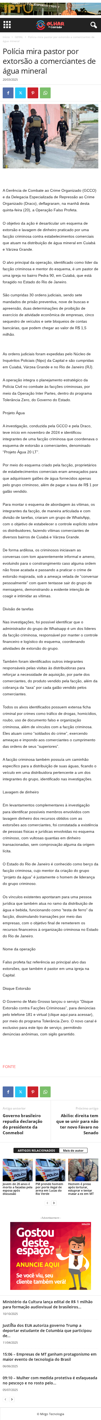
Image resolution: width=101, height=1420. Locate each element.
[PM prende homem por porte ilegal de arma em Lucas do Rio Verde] (51, 1170)
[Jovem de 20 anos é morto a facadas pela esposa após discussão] (18, 1170)
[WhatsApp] (45, 92)
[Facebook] (8, 92)
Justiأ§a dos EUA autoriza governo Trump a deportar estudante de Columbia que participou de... (47, 1330)
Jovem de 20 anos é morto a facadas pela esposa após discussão (17, 1189)
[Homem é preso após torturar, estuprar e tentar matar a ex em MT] (83, 1170)
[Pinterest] (32, 92)
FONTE (9, 1066)
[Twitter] (20, 92)
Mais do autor (73, 1150)
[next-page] (54, 1203)
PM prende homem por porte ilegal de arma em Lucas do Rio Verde (49, 1189)
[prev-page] (47, 1203)
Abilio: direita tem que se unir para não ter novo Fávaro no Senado (77, 1124)
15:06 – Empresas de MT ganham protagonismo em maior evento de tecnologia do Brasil (49, 1357)
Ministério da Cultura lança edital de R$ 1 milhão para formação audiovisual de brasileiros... (48, 1304)
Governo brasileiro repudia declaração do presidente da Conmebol (22, 1124)
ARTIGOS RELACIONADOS (36, 1150)
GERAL (19, 37)
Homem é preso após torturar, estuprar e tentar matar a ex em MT (81, 1189)
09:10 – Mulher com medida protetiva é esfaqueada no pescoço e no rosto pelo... (50, 1380)
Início (6, 37)
